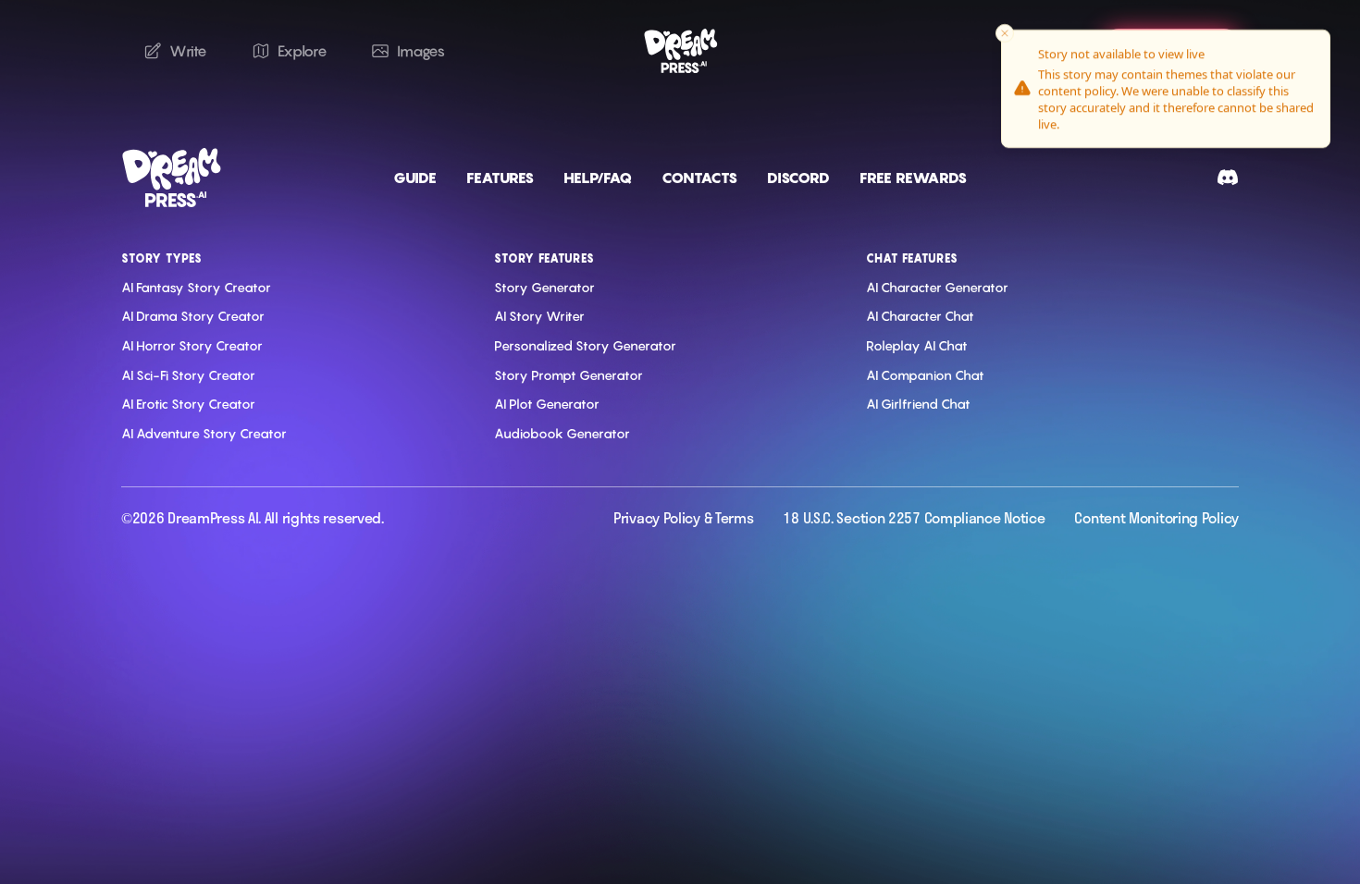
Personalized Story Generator (585, 345)
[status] (1165, 89)
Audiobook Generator (562, 433)
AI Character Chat (920, 316)
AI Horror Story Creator (192, 345)
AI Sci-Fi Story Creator (188, 375)
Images (420, 51)
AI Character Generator (937, 287)
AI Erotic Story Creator (188, 403)
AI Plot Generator (547, 403)
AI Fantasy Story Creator (196, 287)
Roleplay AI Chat (917, 345)
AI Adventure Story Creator (204, 433)
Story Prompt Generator (568, 375)
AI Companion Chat (925, 375)
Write (188, 51)
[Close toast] (1004, 33)
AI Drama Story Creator (193, 316)
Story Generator (544, 287)
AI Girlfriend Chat (918, 403)
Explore (303, 51)
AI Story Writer (539, 316)
